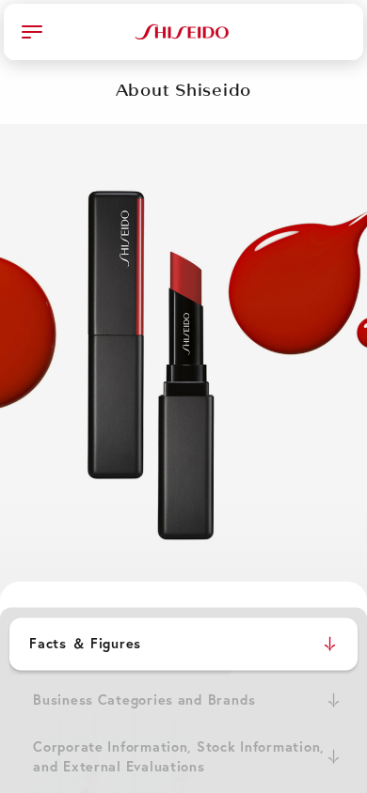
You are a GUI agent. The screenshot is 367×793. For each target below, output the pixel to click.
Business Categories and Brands (144, 699)
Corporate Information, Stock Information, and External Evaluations (179, 757)
